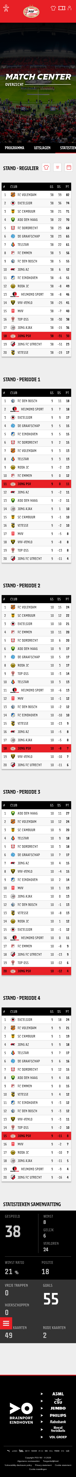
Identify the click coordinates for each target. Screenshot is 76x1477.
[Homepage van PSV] (31, 11)
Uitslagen (42, 147)
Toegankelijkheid (51, 1461)
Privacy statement (43, 1465)
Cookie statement (63, 1465)
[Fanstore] (53, 8)
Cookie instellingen (38, 1469)
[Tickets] (62, 8)
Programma (14, 147)
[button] (6, 1323)
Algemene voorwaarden (28, 1461)
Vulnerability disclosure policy (18, 1465)
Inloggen (69, 8)
